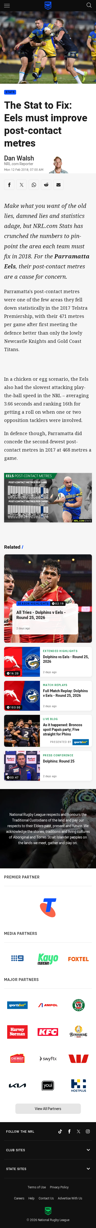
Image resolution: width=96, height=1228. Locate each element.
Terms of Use (37, 1187)
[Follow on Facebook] (69, 1131)
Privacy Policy (59, 1187)
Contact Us (46, 1198)
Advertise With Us (70, 1198)
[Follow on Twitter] (79, 1131)
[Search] (89, 5)
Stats (10, 92)
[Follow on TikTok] (60, 1131)
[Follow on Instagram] (88, 1131)
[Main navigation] (7, 6)
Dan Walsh (19, 158)
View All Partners (48, 1108)
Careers (19, 1198)
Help (31, 1198)
